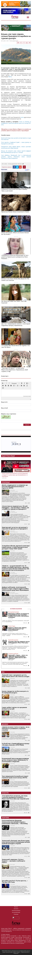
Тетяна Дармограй (13, 41)
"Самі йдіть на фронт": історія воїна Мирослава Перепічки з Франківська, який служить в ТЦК (14, 369)
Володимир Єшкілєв (13, 612)
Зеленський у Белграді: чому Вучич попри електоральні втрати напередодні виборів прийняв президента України (16, 842)
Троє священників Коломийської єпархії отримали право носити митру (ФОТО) (15, 777)
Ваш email (4, 408)
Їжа (3, 672)
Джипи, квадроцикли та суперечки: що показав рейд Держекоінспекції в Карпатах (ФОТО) (15, 486)
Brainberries (16, 236)
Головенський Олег (13, 653)
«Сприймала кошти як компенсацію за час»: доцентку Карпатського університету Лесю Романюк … (15, 257)
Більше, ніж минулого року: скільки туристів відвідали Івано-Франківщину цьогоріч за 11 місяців (16, 151)
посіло (22, 117)
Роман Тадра (11, 626)
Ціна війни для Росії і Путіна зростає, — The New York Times (15, 881)
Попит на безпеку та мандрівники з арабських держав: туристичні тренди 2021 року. (16, 123)
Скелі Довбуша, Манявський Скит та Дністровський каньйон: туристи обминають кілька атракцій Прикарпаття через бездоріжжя (16, 156)
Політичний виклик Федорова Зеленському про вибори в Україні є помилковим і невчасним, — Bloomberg (15, 822)
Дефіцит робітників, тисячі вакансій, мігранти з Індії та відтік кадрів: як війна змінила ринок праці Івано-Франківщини (15, 588)
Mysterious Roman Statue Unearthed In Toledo (15, 212)
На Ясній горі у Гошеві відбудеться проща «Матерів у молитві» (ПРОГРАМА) (15, 744)
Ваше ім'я (4, 402)
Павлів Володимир (13, 640)
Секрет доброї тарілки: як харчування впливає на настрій (14, 708)
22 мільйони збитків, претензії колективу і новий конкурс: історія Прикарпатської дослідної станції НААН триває (16, 547)
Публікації (6, 482)
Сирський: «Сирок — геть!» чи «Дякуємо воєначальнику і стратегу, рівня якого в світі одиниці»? (18, 656)
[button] (3, 383)
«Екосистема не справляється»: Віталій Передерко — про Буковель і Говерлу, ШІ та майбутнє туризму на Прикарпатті (15, 507)
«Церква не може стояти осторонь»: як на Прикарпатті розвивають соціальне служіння (15, 728)
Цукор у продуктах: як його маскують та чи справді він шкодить (15, 692)
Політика (5, 817)
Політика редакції (16, 910)
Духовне (5, 724)
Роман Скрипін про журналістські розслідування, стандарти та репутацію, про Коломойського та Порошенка (15, 475)
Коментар (4, 380)
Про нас (16, 906)
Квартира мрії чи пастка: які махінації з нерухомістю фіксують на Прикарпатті (15, 528)
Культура (5, 793)
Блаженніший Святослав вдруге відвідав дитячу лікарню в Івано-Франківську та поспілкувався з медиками (15, 760)
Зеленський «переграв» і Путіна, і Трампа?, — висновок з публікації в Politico (13, 860)
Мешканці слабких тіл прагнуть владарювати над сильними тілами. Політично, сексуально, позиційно (18, 615)
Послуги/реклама (16, 912)
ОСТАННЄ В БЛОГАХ (16, 609)
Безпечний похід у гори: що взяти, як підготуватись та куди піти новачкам (16, 138)
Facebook (4, 130)
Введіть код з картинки (8, 414)
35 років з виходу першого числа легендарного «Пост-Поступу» (19, 642)
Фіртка (10, 76)
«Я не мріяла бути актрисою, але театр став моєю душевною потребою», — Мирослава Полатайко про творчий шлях (15, 797)
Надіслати (27, 424)
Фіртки (15, 129)
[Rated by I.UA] (16, 918)
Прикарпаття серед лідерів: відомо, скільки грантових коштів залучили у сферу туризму (16, 147)
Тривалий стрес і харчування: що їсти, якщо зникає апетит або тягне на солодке (15, 675)
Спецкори (16, 914)
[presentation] (3, 383)
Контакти (16, 908)
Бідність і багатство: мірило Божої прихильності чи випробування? (17, 629)
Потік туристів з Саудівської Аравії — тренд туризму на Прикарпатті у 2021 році (16, 143)
